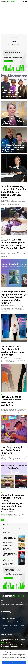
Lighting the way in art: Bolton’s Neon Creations (12, 450)
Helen (2, 357)
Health (4, 544)
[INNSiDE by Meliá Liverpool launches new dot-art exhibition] (14, 378)
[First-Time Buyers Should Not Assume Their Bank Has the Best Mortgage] (21, 561)
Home (12, 37)
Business (5, 535)
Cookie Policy (8, 658)
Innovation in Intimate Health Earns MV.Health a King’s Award (9, 547)
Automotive (19, 46)
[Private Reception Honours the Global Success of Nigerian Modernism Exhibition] (14, 86)
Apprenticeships (10, 46)
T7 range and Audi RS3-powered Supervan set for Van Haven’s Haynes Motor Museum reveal (9, 539)
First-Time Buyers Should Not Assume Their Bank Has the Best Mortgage (10, 562)
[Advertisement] (14, 18)
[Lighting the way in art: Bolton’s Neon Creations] (14, 429)
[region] (14, 657)
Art (3, 87)
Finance (4, 559)
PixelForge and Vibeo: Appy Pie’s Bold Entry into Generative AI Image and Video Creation (13, 297)
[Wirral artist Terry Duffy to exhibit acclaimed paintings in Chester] (14, 328)
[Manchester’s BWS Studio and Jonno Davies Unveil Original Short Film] (14, 140)
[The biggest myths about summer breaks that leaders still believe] (21, 554)
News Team (5, 542)
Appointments (15, 44)
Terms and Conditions (7, 615)
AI (8, 44)
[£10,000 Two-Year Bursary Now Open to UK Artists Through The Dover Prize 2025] (14, 221)
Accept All (14, 662)
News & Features (4, 200)
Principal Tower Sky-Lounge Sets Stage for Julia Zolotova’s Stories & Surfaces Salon (13, 192)
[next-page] (11, 520)
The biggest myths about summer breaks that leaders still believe (10, 554)
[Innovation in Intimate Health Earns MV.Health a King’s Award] (21, 546)
